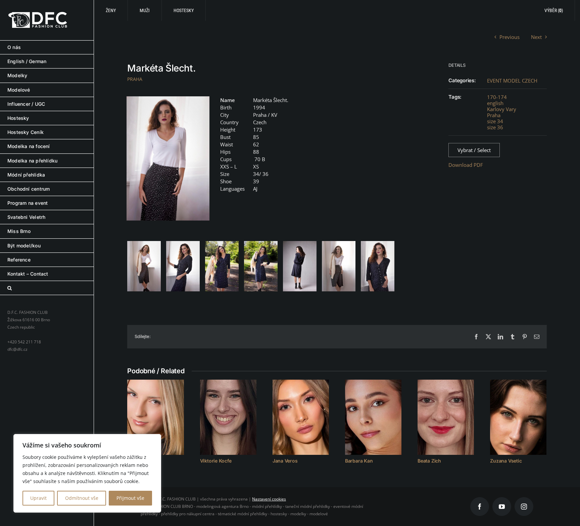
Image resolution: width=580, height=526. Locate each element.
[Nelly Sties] (155, 417)
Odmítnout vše (81, 498)
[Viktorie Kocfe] (228, 417)
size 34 (495, 121)
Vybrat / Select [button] (474, 150)
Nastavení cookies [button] (269, 499)
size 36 (495, 127)
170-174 (497, 97)
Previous (509, 37)
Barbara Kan (359, 461)
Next (536, 37)
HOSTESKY (184, 10)
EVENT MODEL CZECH (512, 80)
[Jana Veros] (301, 417)
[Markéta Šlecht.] (168, 158)
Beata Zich (429, 461)
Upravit (38, 498)
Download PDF (465, 164)
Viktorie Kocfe (216, 461)
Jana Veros (285, 461)
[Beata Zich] (446, 417)
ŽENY (111, 10)
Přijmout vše (130, 498)
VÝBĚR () (553, 10)
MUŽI (145, 10)
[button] (47, 288)
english (495, 103)
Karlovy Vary (501, 109)
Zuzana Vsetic (506, 461)
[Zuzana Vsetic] (518, 417)
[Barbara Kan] (373, 417)
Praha (493, 115)
